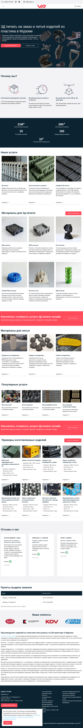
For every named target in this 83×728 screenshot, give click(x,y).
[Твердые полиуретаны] (41, 344)
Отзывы (44, 699)
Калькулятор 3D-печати (11, 45)
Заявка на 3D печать (9, 705)
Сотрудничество (46, 697)
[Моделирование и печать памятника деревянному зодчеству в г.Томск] (72, 489)
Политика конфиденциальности (71, 691)
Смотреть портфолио (72, 440)
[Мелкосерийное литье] (51, 396)
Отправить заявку (30, 45)
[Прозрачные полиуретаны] (14, 344)
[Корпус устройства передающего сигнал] (72, 452)
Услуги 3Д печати (47, 691)
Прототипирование (47, 702)
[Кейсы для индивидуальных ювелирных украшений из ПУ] (11, 452)
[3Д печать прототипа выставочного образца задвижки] (51, 489)
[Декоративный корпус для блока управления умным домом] (11, 489)
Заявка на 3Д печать (73, 318)
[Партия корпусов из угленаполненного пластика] (31, 489)
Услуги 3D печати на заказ (8, 636)
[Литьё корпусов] (31, 396)
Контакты (44, 695)
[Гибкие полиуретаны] (68, 344)
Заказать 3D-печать (73, 213)
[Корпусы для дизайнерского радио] (51, 452)
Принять (8, 722)
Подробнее (5, 202)
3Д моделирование (47, 704)
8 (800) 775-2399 (8, 2)
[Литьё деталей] (11, 396)
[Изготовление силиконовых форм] (72, 396)
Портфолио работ (47, 693)
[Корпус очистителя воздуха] (31, 452)
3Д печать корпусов (47, 700)
